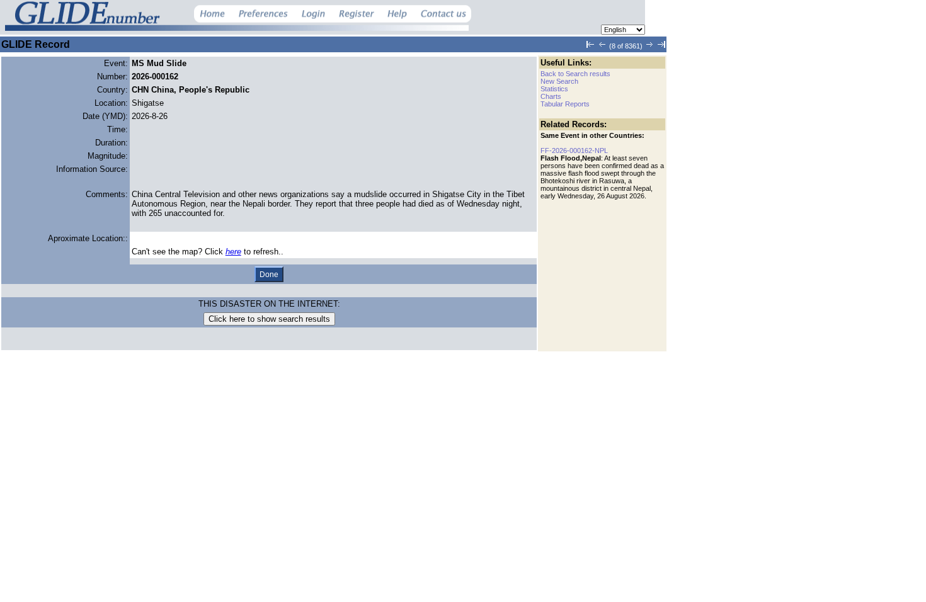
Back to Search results (575, 73)
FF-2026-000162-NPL (574, 150)
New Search (559, 81)
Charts (550, 96)
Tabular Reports (565, 104)
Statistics (554, 89)
